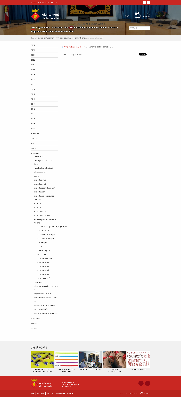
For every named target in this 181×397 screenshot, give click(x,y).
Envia (65, 54)
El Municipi (57, 27)
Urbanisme (51, 38)
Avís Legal (50, 394)
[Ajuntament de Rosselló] (45, 14)
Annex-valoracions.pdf (73, 47)
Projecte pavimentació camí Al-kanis (71, 38)
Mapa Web (40, 394)
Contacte (70, 394)
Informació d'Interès (96, 27)
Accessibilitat (60, 394)
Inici (33, 27)
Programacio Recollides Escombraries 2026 (52, 31)
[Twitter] (148, 2)
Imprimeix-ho (76, 54)
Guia (66, 27)
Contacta (113, 27)
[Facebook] (144, 2)
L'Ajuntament (43, 27)
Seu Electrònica (77, 27)
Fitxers (43, 38)
